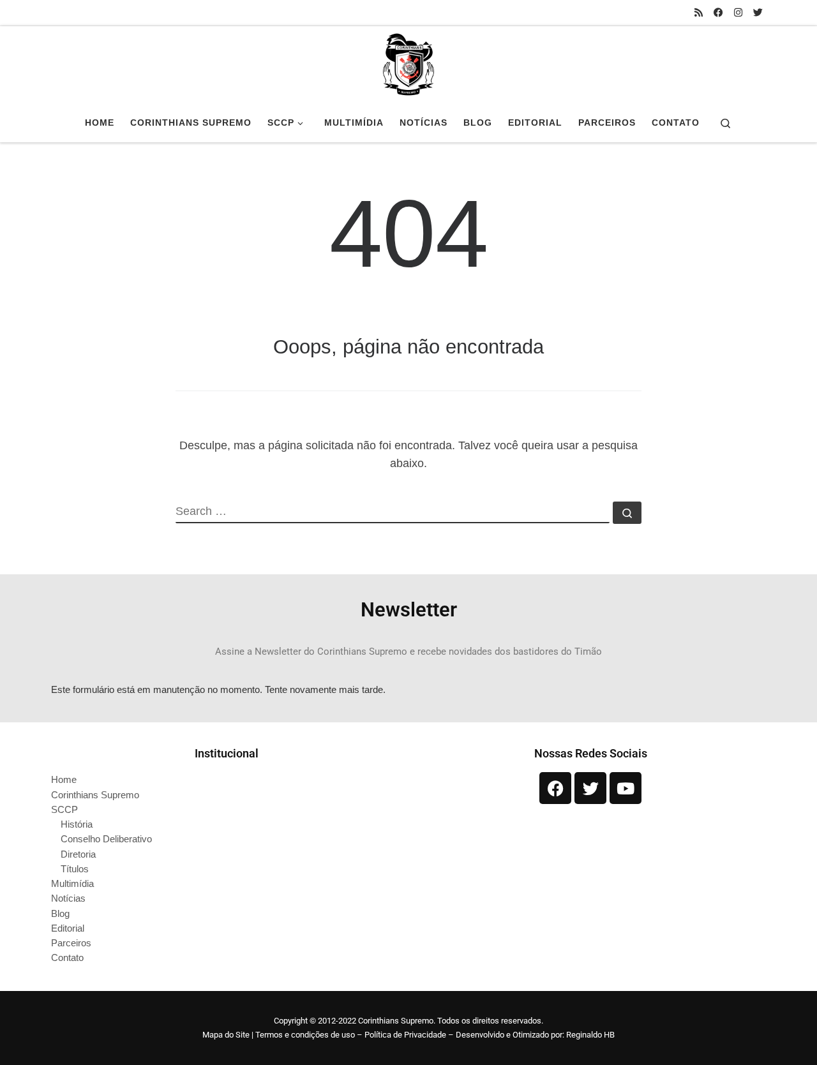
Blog (60, 913)
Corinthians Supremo (95, 794)
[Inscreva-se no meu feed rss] (698, 12)
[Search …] (627, 513)
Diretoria (78, 854)
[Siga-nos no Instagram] (738, 12)
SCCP (64, 809)
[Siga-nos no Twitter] (758, 12)
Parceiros (71, 942)
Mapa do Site (226, 1034)
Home (64, 779)
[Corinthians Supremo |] (408, 62)
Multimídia (72, 883)
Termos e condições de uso (305, 1034)
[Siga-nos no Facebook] (718, 12)
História (77, 824)
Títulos (75, 868)
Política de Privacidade (405, 1034)
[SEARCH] (393, 512)
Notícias (68, 898)
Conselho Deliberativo (106, 838)
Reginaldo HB (590, 1034)
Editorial (67, 928)
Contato (67, 957)
